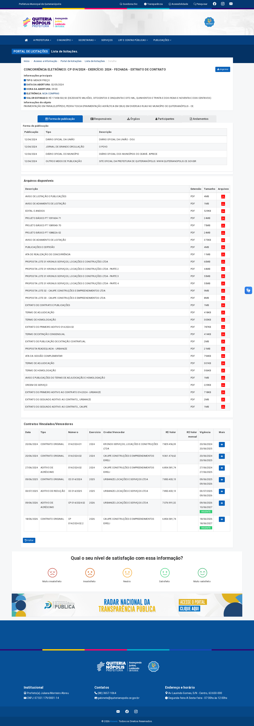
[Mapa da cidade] (127, 634)
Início (27, 61)
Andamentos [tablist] (200, 118)
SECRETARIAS (86, 40)
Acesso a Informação (45, 61)
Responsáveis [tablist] (103, 118)
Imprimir (223, 69)
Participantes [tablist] (165, 118)
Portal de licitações (71, 61)
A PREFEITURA (41, 40)
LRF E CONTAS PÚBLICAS (132, 40)
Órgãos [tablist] (135, 118)
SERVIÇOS (107, 40)
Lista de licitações (95, 61)
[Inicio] (26, 40)
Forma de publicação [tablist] (61, 118)
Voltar (30, 540)
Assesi (114, 721)
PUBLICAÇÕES (161, 40)
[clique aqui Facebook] (127, 711)
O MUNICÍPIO (64, 40)
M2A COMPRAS (50, 93)
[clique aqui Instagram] (136, 711)
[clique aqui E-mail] (118, 711)
